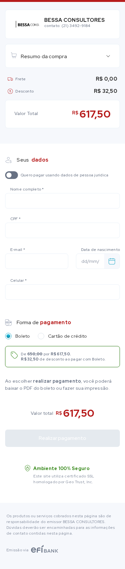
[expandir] (108, 55)
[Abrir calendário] (112, 261)
